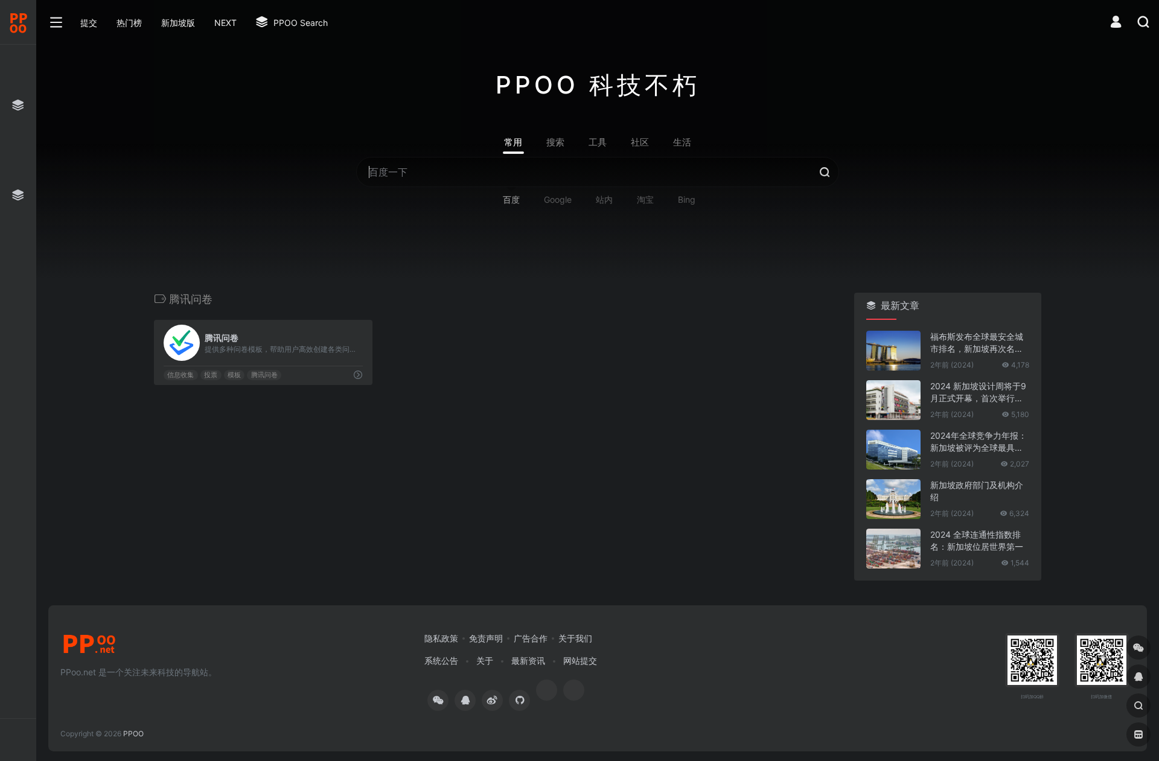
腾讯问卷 (264, 375)
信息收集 (180, 375)
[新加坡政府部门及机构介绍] (893, 499)
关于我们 (575, 638)
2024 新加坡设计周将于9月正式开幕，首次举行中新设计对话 (978, 392)
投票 (210, 375)
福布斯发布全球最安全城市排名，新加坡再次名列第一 (976, 343)
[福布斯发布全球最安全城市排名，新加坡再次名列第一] (893, 351)
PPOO (133, 733)
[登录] (1116, 23)
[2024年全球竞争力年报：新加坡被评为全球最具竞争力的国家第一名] (893, 450)
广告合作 (531, 638)
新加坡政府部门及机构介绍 (976, 491)
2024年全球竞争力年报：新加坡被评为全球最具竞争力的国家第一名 (978, 442)
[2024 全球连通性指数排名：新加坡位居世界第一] (893, 548)
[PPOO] (89, 648)
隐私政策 (441, 638)
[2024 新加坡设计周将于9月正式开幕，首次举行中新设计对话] (893, 400)
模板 (234, 375)
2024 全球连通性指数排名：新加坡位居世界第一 (976, 540)
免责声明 (486, 638)
